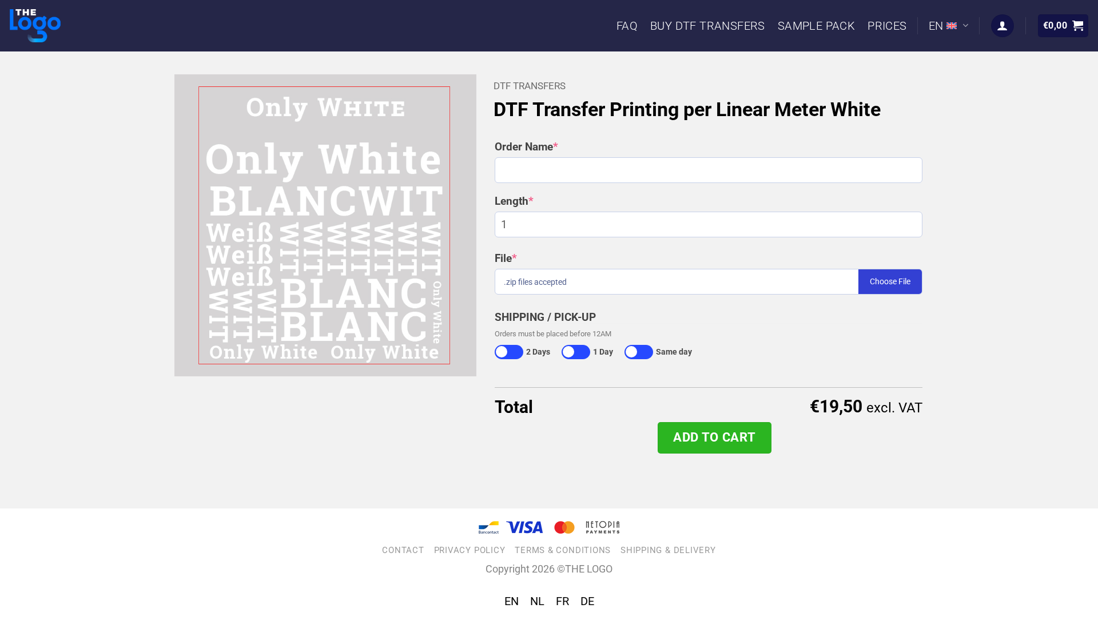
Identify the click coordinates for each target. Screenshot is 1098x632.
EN (936, 26)
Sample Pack (816, 26)
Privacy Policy (470, 550)
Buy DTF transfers (707, 26)
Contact (403, 550)
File (530, 258)
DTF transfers (530, 86)
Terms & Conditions (563, 550)
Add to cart (714, 437)
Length (538, 201)
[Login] (1002, 25)
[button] (1063, 25)
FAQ (627, 26)
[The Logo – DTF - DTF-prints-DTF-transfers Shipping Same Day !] (53, 25)
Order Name (551, 147)
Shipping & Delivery (668, 550)
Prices (887, 26)
